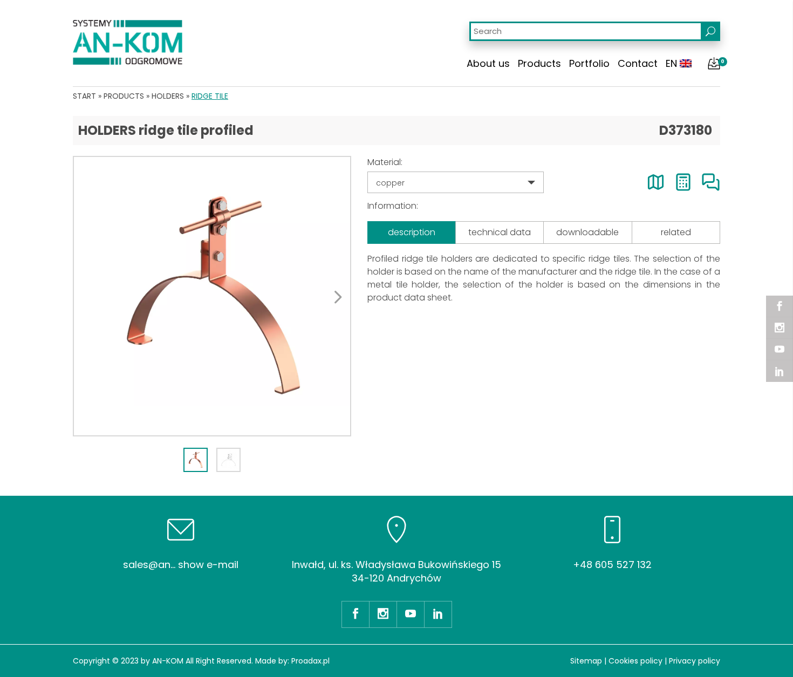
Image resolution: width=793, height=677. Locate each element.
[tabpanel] (212, 296)
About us (488, 63)
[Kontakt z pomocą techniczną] (710, 182)
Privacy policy (694, 660)
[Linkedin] (779, 371)
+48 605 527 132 (612, 564)
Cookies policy (635, 660)
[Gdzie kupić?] (655, 182)
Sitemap (586, 660)
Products (539, 63)
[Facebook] (779, 306)
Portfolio (589, 63)
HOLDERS (168, 96)
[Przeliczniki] (683, 182)
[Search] (710, 31)
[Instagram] (779, 328)
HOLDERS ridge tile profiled (166, 130)
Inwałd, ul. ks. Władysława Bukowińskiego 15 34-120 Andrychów (396, 571)
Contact (638, 63)
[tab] (195, 460)
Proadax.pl (310, 660)
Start (84, 96)
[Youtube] (779, 349)
